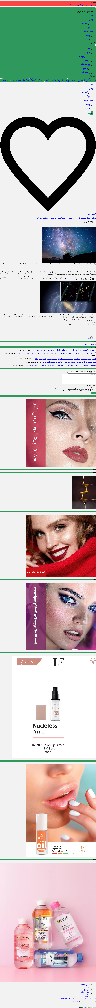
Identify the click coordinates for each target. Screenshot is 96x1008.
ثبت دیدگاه (93, 393)
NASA (91, 344)
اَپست (89, 993)
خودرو (88, 25)
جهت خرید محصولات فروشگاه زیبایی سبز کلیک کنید (81, 5)
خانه (92, 15)
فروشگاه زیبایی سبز (85, 989)
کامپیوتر (88, 21)
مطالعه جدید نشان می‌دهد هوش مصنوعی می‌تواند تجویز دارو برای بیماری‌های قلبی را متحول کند (62, 365)
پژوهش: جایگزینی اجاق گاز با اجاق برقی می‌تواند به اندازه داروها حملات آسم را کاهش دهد (64, 350)
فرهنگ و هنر (90, 28)
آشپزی (91, 17)
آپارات (91, 114)
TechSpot (91, 322)
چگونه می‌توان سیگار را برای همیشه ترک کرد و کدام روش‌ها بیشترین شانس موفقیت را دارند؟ (21, 81)
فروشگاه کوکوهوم (86, 990)
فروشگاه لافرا (87, 994)
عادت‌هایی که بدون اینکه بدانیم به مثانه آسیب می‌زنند (81, 79)
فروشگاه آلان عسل (85, 992)
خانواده (91, 19)
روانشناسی (87, 35)
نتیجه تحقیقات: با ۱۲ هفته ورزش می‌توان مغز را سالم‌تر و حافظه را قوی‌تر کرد (69, 362)
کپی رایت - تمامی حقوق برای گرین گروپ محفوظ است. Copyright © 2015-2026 (77, 998)
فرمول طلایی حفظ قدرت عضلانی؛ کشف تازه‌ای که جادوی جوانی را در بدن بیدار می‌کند (65, 359)
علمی (89, 27)
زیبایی (91, 16)
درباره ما (88, 985)
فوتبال (91, 40)
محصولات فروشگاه (88, 31)
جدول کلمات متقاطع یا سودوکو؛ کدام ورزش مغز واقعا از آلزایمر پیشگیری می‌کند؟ (64, 81)
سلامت (91, 29)
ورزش (88, 37)
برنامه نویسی (84, 23)
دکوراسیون (87, 36)
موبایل (86, 24)
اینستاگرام (90, 113)
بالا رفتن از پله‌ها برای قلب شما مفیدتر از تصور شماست (15, 79)
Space (94, 344)
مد (89, 33)
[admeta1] (70, 265)
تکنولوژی (91, 20)
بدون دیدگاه (90, 338)
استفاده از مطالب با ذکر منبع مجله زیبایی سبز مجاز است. (82, 1001)
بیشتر (92, 32)
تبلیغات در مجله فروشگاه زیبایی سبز (81, 984)
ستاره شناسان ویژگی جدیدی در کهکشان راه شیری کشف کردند (66, 218)
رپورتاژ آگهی (87, 39)
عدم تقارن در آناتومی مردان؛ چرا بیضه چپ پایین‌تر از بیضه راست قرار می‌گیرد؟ (48, 79)
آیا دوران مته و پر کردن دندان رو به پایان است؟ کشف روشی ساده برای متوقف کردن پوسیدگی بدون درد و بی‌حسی (56, 353)
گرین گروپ (87, 996)
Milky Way (87, 344)
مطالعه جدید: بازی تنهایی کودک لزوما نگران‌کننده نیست (23, 80)
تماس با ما (88, 987)
